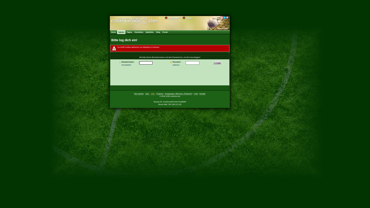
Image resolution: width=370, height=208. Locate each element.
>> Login (217, 63)
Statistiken (138, 32)
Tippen (129, 32)
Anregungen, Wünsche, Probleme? (178, 94)
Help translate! (222, 28)
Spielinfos (150, 32)
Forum (165, 32)
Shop (158, 32)
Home (113, 32)
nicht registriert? (126, 64)
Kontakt (202, 94)
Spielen (121, 32)
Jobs (147, 94)
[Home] (129, 21)
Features (160, 94)
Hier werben (139, 94)
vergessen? (176, 64)
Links (196, 94)
